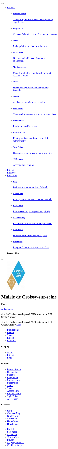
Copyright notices (15, 442)
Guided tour (12, 416)
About (10, 352)
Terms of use (13, 437)
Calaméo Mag (13, 413)
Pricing (10, 170)
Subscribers (12, 383)
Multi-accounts (14, 380)
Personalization (14, 369)
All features (12, 399)
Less (18, 324)
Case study (12, 418)
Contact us (12, 434)
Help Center (13, 421)
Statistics (11, 374)
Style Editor (12, 396)
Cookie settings (14, 445)
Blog (9, 410)
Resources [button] (12, 175)
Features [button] (11, 7)
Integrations (12, 377)
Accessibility (13, 391)
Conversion (12, 372)
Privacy (10, 440)
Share (9, 388)
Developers (12, 424)
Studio (10, 385)
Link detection (14, 393)
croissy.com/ (7, 309)
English (10, 429)
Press (9, 357)
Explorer (11, 172)
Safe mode (12, 431)
